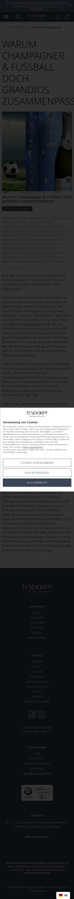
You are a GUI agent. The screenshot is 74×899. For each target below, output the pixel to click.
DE (65, 895)
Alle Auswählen (37, 482)
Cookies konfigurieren (37, 463)
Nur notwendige (37, 473)
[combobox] (63, 895)
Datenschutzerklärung (33, 447)
